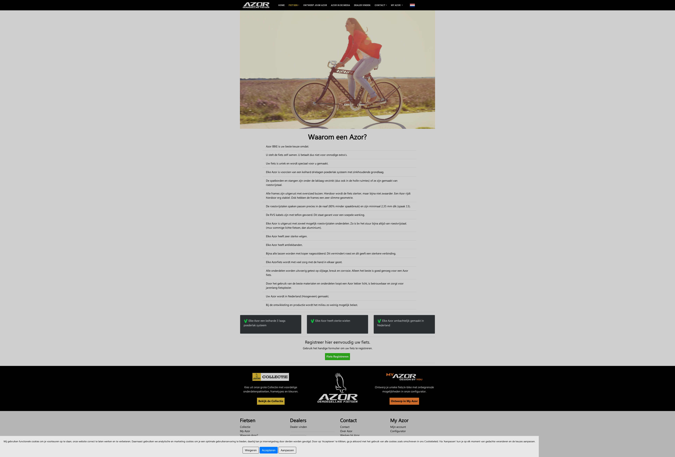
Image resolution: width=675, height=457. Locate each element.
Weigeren (251, 450)
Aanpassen (287, 450)
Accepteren (268, 450)
